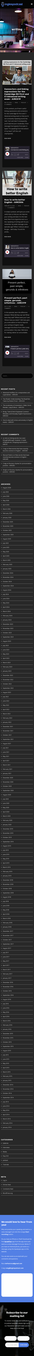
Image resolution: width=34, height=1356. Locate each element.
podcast (23, 102)
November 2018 (8, 884)
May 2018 (6, 910)
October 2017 (7, 940)
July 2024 (6, 594)
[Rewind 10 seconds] (12, 155)
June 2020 (6, 803)
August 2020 (7, 795)
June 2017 (6, 957)
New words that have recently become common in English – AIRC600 (16, 457)
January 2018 (7, 927)
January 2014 (7, 1127)
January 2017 (7, 978)
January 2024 (7, 620)
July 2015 (6, 1055)
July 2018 (6, 901)
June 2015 (6, 1059)
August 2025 (7, 539)
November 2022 (8, 680)
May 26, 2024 (8, 102)
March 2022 (6, 714)
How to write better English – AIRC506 (14, 201)
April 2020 (6, 812)
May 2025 (6, 552)
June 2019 (6, 854)
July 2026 (6, 492)
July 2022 (6, 697)
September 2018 (8, 893)
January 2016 (7, 1029)
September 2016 (8, 995)
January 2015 (7, 1080)
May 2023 (6, 654)
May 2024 (6, 603)
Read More (7, 138)
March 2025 (6, 560)
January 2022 (7, 722)
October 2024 (7, 581)
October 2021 (7, 735)
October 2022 (7, 684)
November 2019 (8, 833)
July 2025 (6, 543)
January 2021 (7, 773)
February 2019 (7, 871)
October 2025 (7, 530)
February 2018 (7, 923)
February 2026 (7, 513)
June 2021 (6, 752)
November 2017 (8, 935)
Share (26, 157)
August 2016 (7, 999)
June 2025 (6, 547)
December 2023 (8, 624)
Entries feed (7, 1185)
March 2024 (6, 611)
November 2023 (8, 628)
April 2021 (6, 761)
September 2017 (8, 944)
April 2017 (6, 965)
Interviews (6, 1147)
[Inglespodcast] (12, 4)
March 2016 (6, 1021)
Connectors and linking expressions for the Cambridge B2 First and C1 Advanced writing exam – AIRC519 (16, 94)
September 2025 (8, 535)
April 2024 (6, 607)
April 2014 (6, 1115)
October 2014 (7, 1093)
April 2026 (6, 505)
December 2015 (8, 1034)
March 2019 (6, 867)
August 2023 (7, 641)
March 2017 (6, 970)
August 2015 (7, 1051)
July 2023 (6, 645)
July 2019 (6, 850)
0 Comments (8, 104)
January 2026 (7, 518)
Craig (16, 102)
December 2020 (8, 778)
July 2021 (6, 748)
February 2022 (7, 718)
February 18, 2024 (9, 206)
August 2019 (7, 846)
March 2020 (6, 816)
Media (5, 1152)
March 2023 (6, 663)
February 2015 (7, 1076)
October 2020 (7, 786)
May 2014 (6, 1110)
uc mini (5, 438)
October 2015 (7, 1042)
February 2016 (7, 1025)
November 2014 (8, 1089)
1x (15, 154)
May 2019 (6, 859)
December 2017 (8, 931)
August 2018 (7, 897)
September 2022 (8, 688)
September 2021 (8, 739)
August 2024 (7, 590)
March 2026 (6, 509)
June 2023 (6, 650)
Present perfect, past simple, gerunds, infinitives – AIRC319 (15, 300)
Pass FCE (6, 1156)
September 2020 (8, 790)
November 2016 (8, 987)
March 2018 (6, 918)
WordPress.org (8, 1193)
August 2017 (7, 948)
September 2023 (8, 637)
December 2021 (8, 726)
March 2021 (6, 765)
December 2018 (8, 880)
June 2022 (6, 701)
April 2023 (6, 658)
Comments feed (8, 1189)
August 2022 (7, 692)
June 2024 (6, 599)
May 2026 (6, 500)
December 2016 (8, 982)
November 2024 (8, 577)
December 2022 (8, 675)
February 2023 (7, 667)
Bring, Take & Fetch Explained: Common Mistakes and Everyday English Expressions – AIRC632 (17, 414)
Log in (5, 1180)
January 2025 (7, 569)
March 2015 (6, 1072)
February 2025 (7, 564)
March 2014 (6, 1119)
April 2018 (6, 914)
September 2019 (8, 842)
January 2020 (7, 825)
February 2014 (7, 1123)
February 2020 (7, 820)
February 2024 (7, 616)
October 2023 (7, 633)
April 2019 (6, 863)
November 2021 (8, 731)
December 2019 (8, 829)
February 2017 (7, 974)
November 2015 (8, 1038)
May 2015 (6, 1063)
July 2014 (6, 1102)
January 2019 (7, 876)
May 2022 (6, 705)
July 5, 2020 (7, 306)
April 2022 (6, 709)
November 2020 (8, 782)
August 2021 (7, 744)
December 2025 (8, 522)
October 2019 (7, 837)
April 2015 (6, 1068)
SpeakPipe (8, 1242)
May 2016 (6, 1012)
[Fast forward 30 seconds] (18, 155)
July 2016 (6, 1004)
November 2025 (8, 526)
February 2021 (7, 769)
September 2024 (8, 586)
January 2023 (7, 671)
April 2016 (6, 1016)
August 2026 (7, 488)
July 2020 (6, 799)
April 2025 (6, 556)
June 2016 (6, 1008)
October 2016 (7, 991)
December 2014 (8, 1085)
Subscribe (20, 157)
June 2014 (6, 1106)
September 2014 (8, 1097)
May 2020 (6, 808)
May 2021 (6, 756)
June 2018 (6, 906)
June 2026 (6, 496)
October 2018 (7, 889)
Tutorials (6, 1164)
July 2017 (6, 952)
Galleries (5, 1143)
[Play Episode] (7, 154)
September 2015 (8, 1046)
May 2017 (6, 961)
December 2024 (8, 573)
